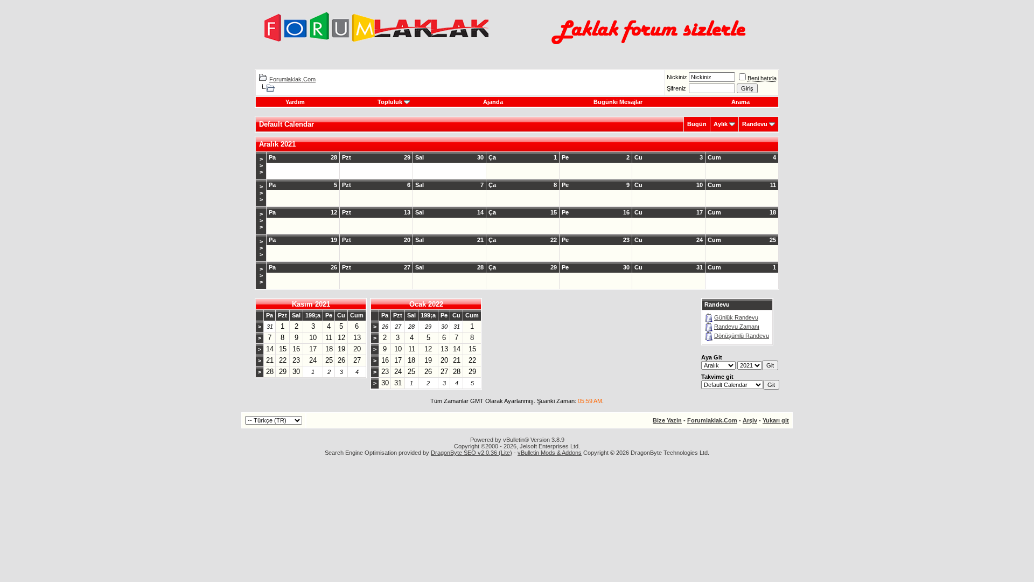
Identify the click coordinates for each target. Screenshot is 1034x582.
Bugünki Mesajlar (617, 102)
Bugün (697, 124)
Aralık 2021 (277, 144)
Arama (740, 102)
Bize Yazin (667, 420)
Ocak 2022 (426, 304)
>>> (261, 165)
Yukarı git (776, 420)
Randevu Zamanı (736, 326)
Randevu (754, 124)
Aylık (721, 124)
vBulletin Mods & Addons (550, 452)
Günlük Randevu (736, 317)
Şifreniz (676, 88)
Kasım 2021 (311, 304)
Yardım (295, 102)
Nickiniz (677, 77)
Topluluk (390, 102)
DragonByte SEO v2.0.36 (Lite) (471, 452)
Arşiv (750, 420)
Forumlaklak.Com (292, 79)
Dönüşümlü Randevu (741, 335)
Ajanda (493, 102)
